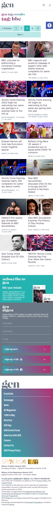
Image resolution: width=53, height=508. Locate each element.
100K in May (9, 415)
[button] (49, 25)
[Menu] (50, 5)
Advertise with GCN (12, 435)
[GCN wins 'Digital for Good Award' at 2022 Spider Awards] (13, 461)
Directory (8, 420)
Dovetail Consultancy (34, 502)
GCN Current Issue (12, 430)
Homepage (8, 400)
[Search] (44, 5)
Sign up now (11, 349)
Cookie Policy (6, 483)
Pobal (27, 494)
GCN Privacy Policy (12, 450)
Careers (7, 440)
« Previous (6, 28)
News (6, 405)
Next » (20, 34)
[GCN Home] (7, 5)
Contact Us (9, 445)
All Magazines (10, 410)
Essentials (8, 393)
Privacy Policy (41, 481)
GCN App (7, 425)
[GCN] (10, 387)
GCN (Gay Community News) (16, 479)
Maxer (12, 505)
